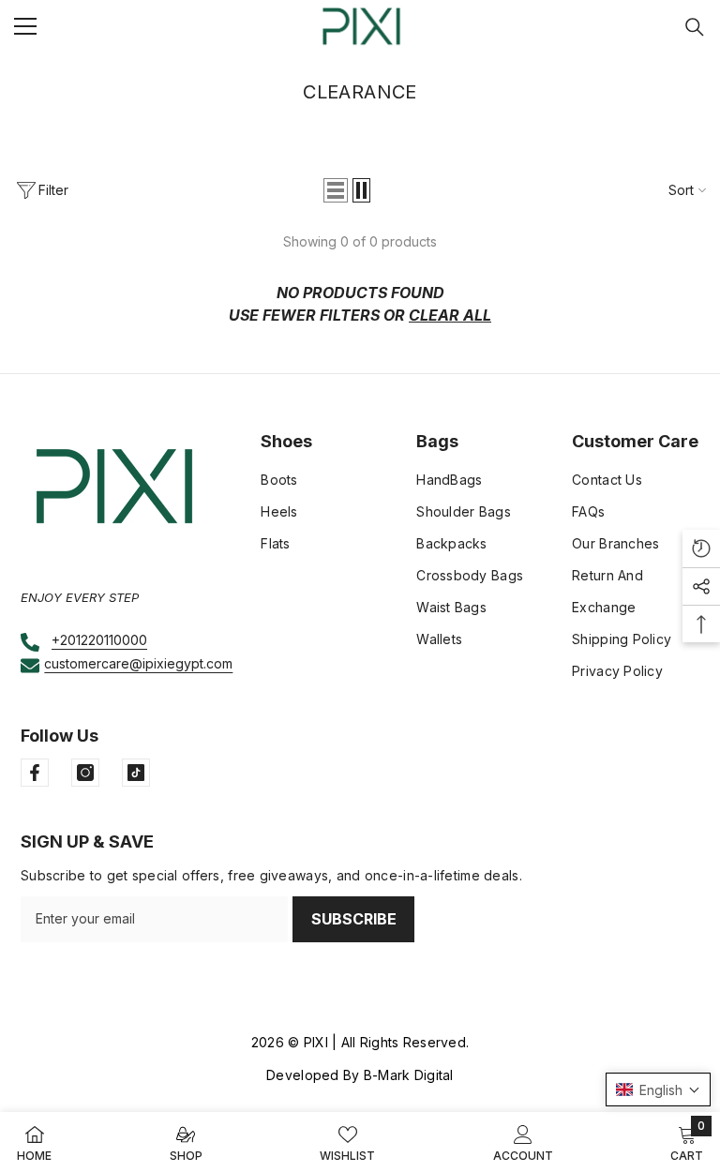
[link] (523, 1142)
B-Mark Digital (409, 1075)
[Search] (694, 27)
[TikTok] (136, 773)
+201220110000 (99, 640)
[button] (335, 190)
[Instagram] (85, 773)
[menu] (25, 26)
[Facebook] (35, 773)
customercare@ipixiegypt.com (138, 663)
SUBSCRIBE (354, 918)
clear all (450, 315)
